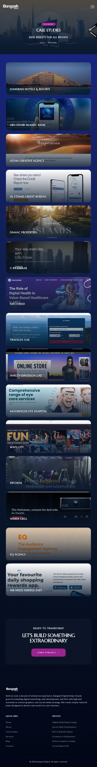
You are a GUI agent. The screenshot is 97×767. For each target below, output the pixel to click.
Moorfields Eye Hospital (28, 411)
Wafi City (17, 447)
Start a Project (47, 652)
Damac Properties (23, 232)
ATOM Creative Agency (27, 160)
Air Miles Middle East (26, 590)
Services (10, 736)
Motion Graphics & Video (64, 741)
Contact (9, 746)
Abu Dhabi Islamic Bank (27, 125)
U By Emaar (18, 268)
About (9, 727)
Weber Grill (18, 518)
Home (42, 43)
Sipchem (16, 483)
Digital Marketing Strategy (64, 722)
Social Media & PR (60, 746)
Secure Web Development (64, 727)
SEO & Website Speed (62, 732)
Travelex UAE (20, 339)
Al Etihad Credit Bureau (28, 196)
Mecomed (17, 304)
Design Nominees (92, 31)
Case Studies (12, 732)
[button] (92, 7)
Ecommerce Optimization (63, 736)
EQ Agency (18, 554)
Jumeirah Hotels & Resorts (30, 89)
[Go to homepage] (11, 7)
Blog (8, 741)
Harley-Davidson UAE (26, 375)
